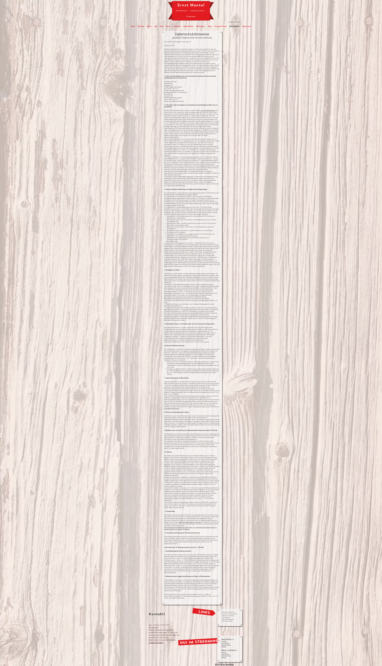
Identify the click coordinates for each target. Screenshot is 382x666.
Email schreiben (156, 642)
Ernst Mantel (191, 5)
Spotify (224, 641)
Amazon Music (226, 645)
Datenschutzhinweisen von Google (190, 522)
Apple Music (225, 643)
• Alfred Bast (226, 617)
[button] (204, 612)
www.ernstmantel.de (207, 110)
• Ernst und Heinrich (228, 612)
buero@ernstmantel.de (176, 91)
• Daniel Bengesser (228, 619)
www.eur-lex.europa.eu (201, 342)
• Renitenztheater (227, 621)
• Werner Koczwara (228, 616)
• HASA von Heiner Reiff (229, 614)
